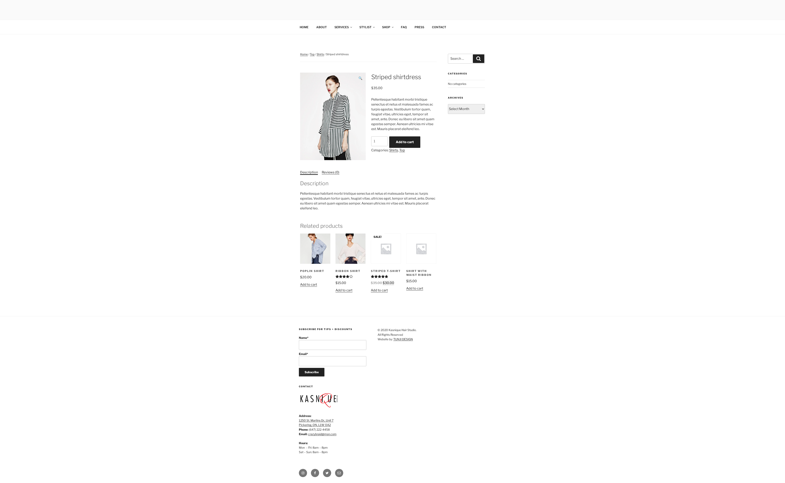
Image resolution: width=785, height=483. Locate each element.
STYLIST (365, 27)
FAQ (404, 27)
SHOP (386, 27)
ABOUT (321, 27)
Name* (303, 337)
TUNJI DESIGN (403, 339)
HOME (304, 27)
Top (312, 54)
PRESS (419, 27)
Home (304, 54)
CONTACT (439, 27)
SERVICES (341, 27)
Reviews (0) (330, 172)
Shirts (320, 54)
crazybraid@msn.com (322, 434)
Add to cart (405, 142)
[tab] (309, 172)
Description (309, 172)
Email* (303, 354)
